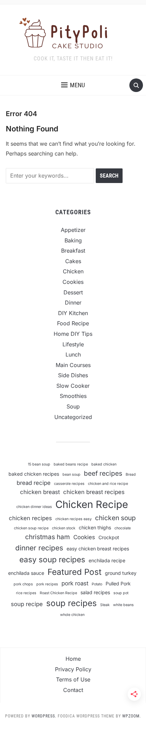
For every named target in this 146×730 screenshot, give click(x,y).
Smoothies (73, 396)
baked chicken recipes (33, 474)
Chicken (73, 271)
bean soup (71, 474)
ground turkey (120, 573)
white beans (123, 605)
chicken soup (115, 518)
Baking (73, 240)
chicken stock (63, 528)
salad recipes (95, 592)
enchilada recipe (107, 560)
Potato (97, 584)
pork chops (23, 584)
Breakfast (73, 250)
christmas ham (47, 537)
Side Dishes (73, 375)
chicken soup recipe (31, 528)
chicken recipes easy (73, 519)
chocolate (122, 528)
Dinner (73, 302)
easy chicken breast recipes (98, 548)
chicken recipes (30, 518)
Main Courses (73, 365)
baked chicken (103, 464)
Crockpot (108, 537)
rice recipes (26, 593)
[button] (73, 85)
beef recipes (103, 473)
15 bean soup (39, 464)
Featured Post (75, 572)
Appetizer (73, 229)
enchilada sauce (26, 573)
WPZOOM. (131, 716)
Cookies (73, 281)
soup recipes (71, 603)
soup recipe (27, 604)
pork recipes (47, 584)
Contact (73, 690)
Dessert (73, 292)
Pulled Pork (118, 583)
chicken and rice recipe (108, 483)
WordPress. (44, 716)
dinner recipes (39, 548)
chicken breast (40, 492)
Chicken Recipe (91, 504)
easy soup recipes (52, 559)
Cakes (73, 261)
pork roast (74, 583)
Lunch (73, 354)
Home (73, 658)
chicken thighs (95, 527)
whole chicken (72, 615)
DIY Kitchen (73, 313)
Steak (105, 605)
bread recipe (34, 482)
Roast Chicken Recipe (58, 593)
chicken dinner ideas (34, 507)
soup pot (120, 593)
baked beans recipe (71, 464)
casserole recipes (69, 483)
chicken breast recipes (94, 492)
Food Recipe (73, 323)
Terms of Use (73, 679)
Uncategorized (73, 417)
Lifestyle (73, 344)
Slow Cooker (73, 385)
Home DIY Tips (73, 333)
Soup (73, 406)
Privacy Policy (73, 669)
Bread (131, 474)
